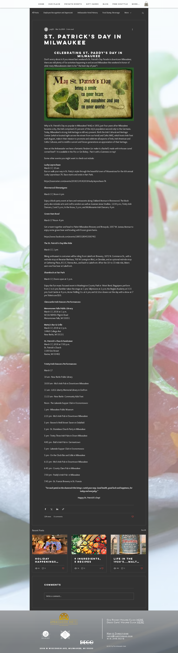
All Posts (35, 12)
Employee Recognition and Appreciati (58, 12)
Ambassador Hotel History (87, 12)
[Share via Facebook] (45, 509)
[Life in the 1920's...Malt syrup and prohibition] (128, 544)
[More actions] (132, 29)
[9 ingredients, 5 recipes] (89, 544)
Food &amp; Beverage (111, 12)
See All (143, 530)
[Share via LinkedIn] (57, 509)
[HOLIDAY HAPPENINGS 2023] (49, 544)
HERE (139, 620)
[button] (146, 3)
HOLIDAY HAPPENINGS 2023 (45, 560)
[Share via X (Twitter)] (51, 509)
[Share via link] (63, 509)
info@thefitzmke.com (120, 636)
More (127, 12)
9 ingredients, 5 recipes (87, 560)
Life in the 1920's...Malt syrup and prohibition (125, 560)
